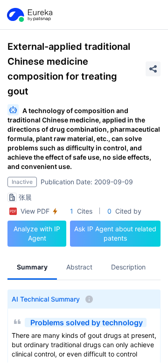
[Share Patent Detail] (153, 68)
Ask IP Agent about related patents (115, 233)
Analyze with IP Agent (37, 233)
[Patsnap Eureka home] (29, 15)
